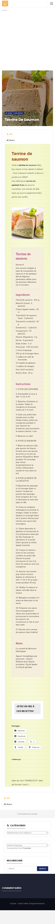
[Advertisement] (27, 40)
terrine (22, 165)
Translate (27, 848)
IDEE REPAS (18, 113)
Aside (9, 113)
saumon (15, 185)
